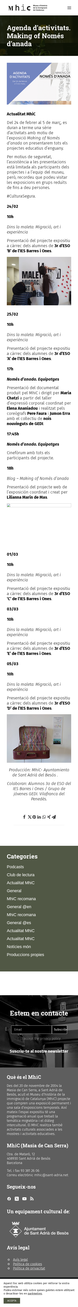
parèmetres (35, 1293)
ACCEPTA (11, 1300)
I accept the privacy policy (40, 1038)
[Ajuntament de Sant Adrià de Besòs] (39, 1229)
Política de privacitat (29, 1268)
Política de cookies (27, 1264)
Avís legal (20, 1259)
